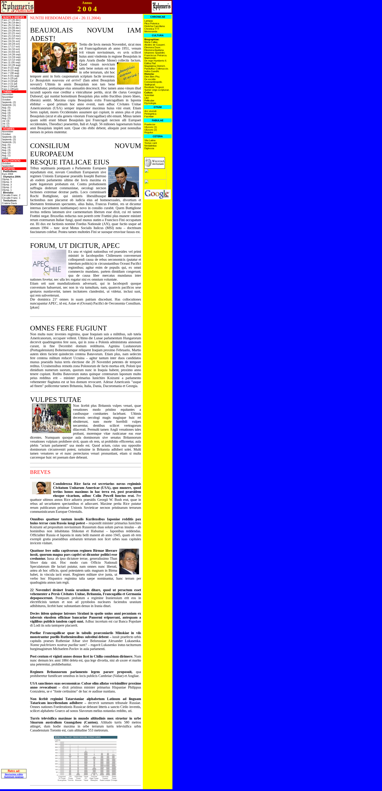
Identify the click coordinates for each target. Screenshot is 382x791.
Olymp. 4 (7, 182)
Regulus (148, 132)
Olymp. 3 (7, 184)
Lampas (148, 20)
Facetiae (149, 116)
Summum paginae (14, 777)
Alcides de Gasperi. (154, 44)
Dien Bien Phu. (152, 76)
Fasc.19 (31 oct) (11, 41)
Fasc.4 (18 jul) (9, 81)
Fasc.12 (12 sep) (11, 59)
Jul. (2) (6, 123)
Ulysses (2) (150, 129)
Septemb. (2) (9, 102)
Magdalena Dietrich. (155, 66)
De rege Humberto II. (155, 60)
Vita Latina (149, 140)
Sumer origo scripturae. (157, 90)
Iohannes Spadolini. (154, 52)
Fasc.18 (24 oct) (11, 43)
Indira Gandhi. (151, 71)
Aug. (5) (6, 107)
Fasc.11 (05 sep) (11, 62)
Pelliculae (149, 100)
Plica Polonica (151, 23)
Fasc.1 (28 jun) (10, 89)
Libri (146, 97)
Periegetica (150, 113)
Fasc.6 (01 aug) (10, 75)
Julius (5, 158)
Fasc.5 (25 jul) (9, 78)
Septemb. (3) (9, 136)
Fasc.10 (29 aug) (11, 65)
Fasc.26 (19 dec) (11, 22)
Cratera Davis (9, 203)
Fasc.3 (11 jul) (9, 83)
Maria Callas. (151, 42)
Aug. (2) (6, 115)
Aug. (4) (6, 110)
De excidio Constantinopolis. (153, 80)
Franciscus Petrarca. (155, 55)
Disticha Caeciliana (154, 26)
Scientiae (149, 95)
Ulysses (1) (150, 127)
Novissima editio (14, 774)
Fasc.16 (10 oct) (11, 49)
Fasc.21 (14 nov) (11, 36)
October (6, 99)
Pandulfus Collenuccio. (156, 68)
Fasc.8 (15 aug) (10, 70)
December (7, 94)
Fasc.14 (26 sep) (11, 54)
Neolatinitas (150, 145)
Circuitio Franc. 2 (11, 195)
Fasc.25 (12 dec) (11, 25)
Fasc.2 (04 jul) (9, 86)
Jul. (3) (6, 121)
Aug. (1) (6, 118)
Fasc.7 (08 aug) (10, 73)
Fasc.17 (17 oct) (11, 46)
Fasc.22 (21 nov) (11, 33)
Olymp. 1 (7, 190)
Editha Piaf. (150, 63)
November (7, 97)
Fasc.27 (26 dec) (11, 20)
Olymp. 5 (7, 179)
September (8, 166)
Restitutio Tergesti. (154, 87)
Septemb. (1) (9, 105)
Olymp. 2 (7, 187)
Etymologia (150, 103)
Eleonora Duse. (152, 47)
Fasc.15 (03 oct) (11, 51)
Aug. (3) (6, 113)
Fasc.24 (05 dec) (11, 28)
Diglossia (149, 148)
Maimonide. (150, 58)
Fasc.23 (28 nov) (11, 30)
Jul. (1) (6, 126)
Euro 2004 (7, 174)
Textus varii (150, 143)
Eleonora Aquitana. (154, 50)
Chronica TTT (151, 28)
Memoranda (150, 31)
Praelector (149, 124)
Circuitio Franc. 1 (11, 198)
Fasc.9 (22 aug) (10, 67)
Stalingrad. (150, 84)
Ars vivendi (150, 111)
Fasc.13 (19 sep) (11, 57)
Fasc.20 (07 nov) (11, 38)
